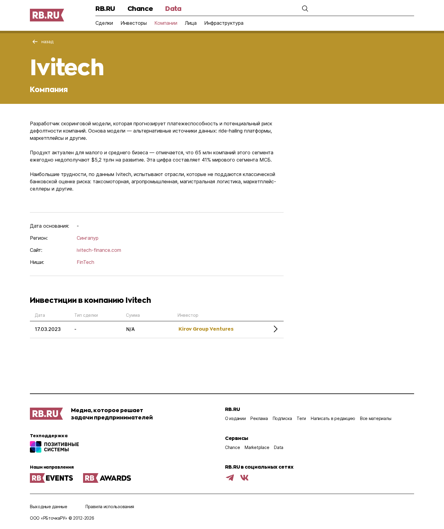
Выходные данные (48, 506)
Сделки (104, 23)
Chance (140, 8)
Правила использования (109, 506)
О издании (235, 418)
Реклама (259, 418)
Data (173, 8)
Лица (191, 23)
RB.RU (105, 8)
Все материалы (375, 418)
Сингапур (87, 238)
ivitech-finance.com (99, 250)
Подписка (282, 418)
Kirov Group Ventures (206, 328)
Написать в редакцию (333, 418)
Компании (165, 23)
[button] (305, 8)
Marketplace (257, 447)
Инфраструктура (223, 23)
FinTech (85, 262)
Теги (301, 418)
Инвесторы (134, 23)
